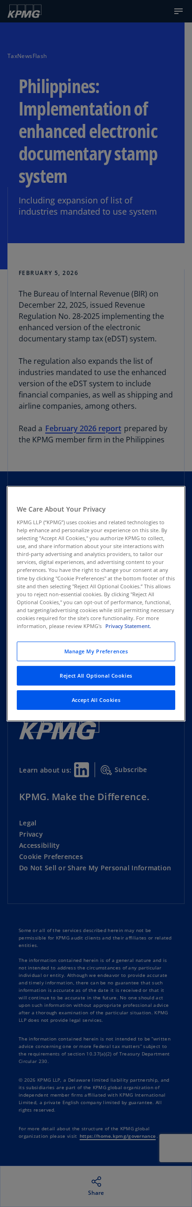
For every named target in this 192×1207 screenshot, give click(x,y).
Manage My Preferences (96, 651)
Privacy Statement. (128, 625)
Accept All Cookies (96, 699)
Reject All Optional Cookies (96, 675)
